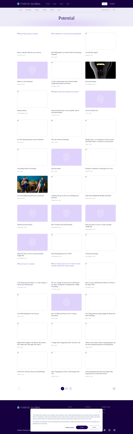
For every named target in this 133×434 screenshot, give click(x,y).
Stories (54, 3)
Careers (61, 3)
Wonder (44, 9)
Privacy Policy (88, 418)
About (67, 3)
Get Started (112, 3)
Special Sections (105, 9)
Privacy (103, 412)
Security (103, 409)
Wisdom (37, 9)
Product (48, 3)
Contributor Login (105, 407)
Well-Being (28, 9)
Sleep (59, 9)
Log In (104, 3)
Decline (94, 427)
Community (88, 407)
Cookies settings (69, 427)
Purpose (52, 9)
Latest (20, 9)
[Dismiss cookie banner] (99, 412)
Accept (82, 427)
